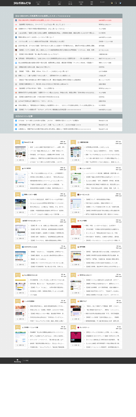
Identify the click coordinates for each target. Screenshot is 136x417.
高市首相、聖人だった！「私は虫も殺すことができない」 (48, 283)
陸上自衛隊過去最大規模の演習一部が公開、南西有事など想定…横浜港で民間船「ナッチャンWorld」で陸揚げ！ (56, 63)
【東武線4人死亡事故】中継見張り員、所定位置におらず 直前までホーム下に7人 (104, 184)
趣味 (59, 4)
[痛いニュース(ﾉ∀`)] (76, 183)
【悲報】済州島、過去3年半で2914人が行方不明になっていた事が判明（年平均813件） (104, 266)
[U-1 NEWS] (20, 183)
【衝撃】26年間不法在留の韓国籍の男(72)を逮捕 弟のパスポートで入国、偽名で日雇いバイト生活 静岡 (104, 255)
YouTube (81, 2)
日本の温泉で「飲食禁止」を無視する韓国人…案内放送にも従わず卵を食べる (104, 237)
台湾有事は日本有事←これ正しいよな (97, 147)
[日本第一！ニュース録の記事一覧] (20, 346)
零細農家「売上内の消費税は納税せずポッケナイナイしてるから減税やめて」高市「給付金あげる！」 (48, 332)
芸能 (38, 4)
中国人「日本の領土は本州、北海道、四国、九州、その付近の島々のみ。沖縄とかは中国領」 (104, 188)
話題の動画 (102, 84)
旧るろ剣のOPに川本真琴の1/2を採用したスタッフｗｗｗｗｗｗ (39, 20)
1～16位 (26, 360)
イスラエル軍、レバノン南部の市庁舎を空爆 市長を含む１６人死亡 (41, 41)
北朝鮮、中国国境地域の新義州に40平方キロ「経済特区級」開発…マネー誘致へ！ (48, 210)
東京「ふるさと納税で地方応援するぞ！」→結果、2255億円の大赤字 (48, 147)
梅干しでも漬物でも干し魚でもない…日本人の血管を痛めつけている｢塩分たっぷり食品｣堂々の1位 (48, 336)
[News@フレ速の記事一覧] (20, 161)
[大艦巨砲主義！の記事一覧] (75, 161)
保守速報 (101, 46)
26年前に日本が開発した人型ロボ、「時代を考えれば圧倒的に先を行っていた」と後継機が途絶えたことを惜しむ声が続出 (48, 177)
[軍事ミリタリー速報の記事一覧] (20, 213)
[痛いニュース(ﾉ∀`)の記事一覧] (75, 187)
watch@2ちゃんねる (105, 20)
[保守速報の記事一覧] (75, 265)
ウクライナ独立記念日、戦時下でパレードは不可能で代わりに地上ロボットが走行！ (48, 199)
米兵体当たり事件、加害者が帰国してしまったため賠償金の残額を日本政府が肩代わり (48, 291)
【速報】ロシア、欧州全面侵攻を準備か (98, 199)
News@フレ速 (103, 120)
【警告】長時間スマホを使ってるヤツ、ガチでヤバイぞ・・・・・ (104, 295)
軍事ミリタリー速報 (105, 63)
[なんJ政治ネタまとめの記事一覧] (20, 293)
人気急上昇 (102, 75)
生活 (49, 4)
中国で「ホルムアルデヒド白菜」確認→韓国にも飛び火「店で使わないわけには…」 (48, 321)
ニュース (38, 2)
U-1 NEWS (102, 33)
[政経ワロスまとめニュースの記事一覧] (20, 239)
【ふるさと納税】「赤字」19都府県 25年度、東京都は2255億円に (104, 181)
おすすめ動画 (103, 71)
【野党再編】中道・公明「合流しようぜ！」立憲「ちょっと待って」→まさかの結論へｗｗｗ (49, 125)
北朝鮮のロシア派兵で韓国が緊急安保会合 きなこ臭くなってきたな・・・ (43, 29)
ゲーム (70, 2)
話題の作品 (102, 101)
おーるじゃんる (103, 50)
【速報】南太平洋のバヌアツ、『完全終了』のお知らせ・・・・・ (104, 291)
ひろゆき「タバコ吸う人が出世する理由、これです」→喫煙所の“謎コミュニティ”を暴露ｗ (48, 120)
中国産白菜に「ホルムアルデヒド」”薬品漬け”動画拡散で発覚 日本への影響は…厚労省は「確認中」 (48, 347)
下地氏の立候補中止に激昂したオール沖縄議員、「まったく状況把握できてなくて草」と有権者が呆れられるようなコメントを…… (48, 184)
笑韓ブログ (83, 301)
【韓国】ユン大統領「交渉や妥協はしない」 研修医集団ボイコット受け (104, 317)
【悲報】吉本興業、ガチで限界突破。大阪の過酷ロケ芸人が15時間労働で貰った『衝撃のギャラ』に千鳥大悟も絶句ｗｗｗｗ (104, 287)
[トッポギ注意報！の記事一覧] (20, 320)
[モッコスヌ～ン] (76, 342)
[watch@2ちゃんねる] (20, 261)
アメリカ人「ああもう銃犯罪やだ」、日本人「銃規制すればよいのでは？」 (104, 151)
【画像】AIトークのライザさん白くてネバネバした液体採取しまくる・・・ (48, 263)
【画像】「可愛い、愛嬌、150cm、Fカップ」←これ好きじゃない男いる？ (43, 71)
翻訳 (92, 4)
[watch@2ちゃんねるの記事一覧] (20, 265)
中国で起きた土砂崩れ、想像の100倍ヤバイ (99, 203)
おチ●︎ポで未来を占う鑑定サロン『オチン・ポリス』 (36, 101)
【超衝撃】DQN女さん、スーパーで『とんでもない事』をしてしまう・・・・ (44, 24)
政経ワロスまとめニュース (107, 58)
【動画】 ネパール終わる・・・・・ (41, 259)
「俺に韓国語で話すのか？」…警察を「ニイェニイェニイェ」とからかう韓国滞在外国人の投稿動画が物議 (104, 310)
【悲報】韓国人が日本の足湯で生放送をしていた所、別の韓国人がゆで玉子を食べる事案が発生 (104, 263)
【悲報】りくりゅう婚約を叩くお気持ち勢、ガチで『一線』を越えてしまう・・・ (104, 280)
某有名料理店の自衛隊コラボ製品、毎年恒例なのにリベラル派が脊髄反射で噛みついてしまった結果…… (48, 188)
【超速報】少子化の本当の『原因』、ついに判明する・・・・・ (40, 88)
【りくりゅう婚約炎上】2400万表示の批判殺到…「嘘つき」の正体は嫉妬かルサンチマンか (104, 339)
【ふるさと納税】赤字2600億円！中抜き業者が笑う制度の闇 (104, 343)
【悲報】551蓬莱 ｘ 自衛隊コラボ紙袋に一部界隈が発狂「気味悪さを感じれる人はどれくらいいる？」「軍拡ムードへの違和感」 (48, 233)
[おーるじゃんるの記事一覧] (75, 213)
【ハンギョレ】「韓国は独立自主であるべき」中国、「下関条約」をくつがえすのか (104, 233)
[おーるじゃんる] (76, 209)
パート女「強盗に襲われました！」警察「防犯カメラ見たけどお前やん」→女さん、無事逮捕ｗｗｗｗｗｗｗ (48, 151)
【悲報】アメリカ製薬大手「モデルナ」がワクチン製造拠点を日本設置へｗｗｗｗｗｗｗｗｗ (49, 109)
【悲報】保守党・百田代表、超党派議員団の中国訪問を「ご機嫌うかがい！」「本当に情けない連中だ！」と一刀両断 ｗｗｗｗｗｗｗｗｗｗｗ (48, 229)
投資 (81, 4)
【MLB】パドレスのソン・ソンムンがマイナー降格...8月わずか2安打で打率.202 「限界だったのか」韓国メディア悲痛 (104, 240)
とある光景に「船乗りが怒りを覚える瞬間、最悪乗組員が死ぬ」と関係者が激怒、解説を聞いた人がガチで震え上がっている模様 (61, 33)
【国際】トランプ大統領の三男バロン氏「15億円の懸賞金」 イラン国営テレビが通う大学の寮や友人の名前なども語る (104, 207)
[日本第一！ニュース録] (20, 342)
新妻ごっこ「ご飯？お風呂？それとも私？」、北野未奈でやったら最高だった (44, 75)
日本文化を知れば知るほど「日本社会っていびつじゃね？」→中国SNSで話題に (48, 317)
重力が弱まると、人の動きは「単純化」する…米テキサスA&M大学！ (48, 207)
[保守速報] (76, 261)
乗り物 (70, 4)
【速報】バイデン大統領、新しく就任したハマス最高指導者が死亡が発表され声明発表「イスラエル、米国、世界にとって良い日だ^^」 (63, 50)
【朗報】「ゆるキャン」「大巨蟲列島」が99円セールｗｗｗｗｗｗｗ (48, 251)
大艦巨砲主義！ (103, 54)
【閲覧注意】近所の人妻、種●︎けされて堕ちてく (34, 67)
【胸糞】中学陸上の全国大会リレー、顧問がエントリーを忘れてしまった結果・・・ (104, 283)
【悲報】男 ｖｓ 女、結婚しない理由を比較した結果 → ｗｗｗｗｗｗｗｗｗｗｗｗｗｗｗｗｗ (48, 225)
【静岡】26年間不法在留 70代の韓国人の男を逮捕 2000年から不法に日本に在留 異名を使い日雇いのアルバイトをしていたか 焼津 (104, 210)
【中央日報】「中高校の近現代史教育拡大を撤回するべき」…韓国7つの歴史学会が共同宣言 (104, 229)
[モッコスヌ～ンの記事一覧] (75, 346)
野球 (92, 2)
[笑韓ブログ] (76, 315)
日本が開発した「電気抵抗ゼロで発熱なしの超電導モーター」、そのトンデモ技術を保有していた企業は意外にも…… (57, 105)
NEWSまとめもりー (105, 24)
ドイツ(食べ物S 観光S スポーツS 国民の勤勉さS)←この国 (104, 158)
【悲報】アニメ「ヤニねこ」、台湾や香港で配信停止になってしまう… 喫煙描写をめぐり (48, 287)
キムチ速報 (102, 29)
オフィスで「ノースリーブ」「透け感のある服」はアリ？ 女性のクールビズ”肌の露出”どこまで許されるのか (48, 339)
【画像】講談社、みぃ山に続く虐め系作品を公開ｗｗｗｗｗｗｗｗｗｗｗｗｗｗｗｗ (48, 255)
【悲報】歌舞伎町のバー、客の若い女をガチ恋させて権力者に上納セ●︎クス (43, 84)
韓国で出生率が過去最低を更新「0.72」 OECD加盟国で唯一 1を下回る (104, 313)
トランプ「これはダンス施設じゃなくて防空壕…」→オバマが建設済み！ (48, 214)
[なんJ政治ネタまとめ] (20, 289)
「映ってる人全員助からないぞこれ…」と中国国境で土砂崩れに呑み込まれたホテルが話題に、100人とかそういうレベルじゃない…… (48, 173)
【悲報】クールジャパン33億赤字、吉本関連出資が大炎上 (104, 347)
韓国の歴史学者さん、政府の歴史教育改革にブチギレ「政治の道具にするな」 (48, 306)
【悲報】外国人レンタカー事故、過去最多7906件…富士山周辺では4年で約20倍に (48, 313)
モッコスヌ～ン (84, 327)
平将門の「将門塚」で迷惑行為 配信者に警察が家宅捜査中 (104, 259)
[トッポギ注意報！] (20, 315)
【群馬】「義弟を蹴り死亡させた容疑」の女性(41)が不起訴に (104, 251)
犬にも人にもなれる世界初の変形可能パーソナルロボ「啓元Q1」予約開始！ (48, 203)
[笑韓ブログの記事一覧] (75, 320)
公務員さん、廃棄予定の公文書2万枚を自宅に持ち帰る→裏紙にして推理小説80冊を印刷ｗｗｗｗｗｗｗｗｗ (54, 129)
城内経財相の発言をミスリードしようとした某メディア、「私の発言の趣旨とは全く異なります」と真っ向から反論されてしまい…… (48, 181)
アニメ (59, 2)
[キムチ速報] (76, 235)
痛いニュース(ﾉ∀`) (104, 80)
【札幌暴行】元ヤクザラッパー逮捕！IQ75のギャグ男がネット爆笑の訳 (104, 336)
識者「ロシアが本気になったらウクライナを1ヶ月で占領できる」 (104, 154)
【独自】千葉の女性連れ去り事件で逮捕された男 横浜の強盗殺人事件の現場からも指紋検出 (49, 80)
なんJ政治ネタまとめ (30, 275)
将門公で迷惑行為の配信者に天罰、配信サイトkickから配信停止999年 (104, 214)
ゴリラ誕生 (33, 295)
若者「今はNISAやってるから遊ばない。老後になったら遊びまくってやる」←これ (104, 162)
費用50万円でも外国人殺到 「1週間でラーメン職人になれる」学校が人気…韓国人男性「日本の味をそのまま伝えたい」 (58, 92)
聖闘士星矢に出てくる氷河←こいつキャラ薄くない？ (36, 37)
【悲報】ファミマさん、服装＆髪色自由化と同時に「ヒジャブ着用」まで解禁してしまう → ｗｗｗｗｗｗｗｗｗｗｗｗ (48, 240)
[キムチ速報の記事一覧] (75, 239)
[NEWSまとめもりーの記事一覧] (75, 293)
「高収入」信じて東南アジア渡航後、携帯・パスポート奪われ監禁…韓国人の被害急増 (104, 306)
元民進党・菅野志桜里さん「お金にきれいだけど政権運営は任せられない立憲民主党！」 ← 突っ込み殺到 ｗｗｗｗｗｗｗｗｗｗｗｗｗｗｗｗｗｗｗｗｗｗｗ (71, 58)
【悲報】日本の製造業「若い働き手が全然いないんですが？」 (39, 54)
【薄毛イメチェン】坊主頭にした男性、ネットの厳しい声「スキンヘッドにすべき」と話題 (104, 332)
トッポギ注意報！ (29, 301)
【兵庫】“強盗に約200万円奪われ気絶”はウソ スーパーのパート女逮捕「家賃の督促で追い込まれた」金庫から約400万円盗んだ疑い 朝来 (104, 177)
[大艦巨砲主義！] (76, 156)
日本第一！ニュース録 (106, 41)
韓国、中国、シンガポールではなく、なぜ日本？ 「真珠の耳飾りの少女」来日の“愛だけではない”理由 (104, 225)
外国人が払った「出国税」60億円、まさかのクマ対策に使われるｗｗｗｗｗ (48, 310)
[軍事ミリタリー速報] (20, 209)
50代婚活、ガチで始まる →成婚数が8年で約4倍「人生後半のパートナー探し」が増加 (48, 154)
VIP (49, 2)
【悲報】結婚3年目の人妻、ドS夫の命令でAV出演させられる (38, 97)
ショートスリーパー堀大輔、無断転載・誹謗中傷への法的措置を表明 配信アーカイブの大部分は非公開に (104, 173)
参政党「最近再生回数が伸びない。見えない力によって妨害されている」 (48, 343)
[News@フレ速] (20, 156)
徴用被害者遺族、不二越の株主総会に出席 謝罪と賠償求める (104, 321)
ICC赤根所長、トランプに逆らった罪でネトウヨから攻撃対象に (48, 280)
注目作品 (101, 67)
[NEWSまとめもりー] (76, 289)
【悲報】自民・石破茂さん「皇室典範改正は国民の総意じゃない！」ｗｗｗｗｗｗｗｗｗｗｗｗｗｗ (48, 237)
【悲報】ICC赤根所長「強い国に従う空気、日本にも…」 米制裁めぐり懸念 (48, 266)
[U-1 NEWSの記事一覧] (20, 187)
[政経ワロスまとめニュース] (20, 235)
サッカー (102, 2)
